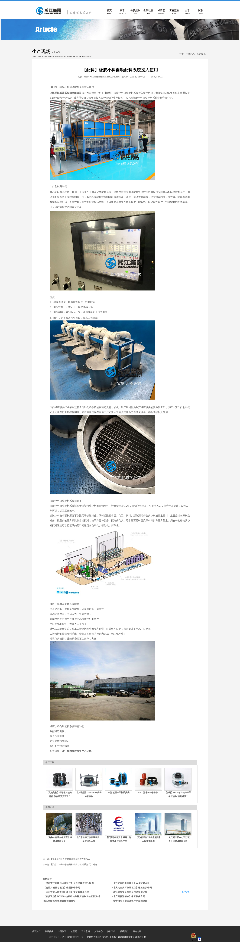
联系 (200, 12)
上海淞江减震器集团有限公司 (66, 93)
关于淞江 (36, 931)
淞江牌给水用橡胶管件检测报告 (60, 901)
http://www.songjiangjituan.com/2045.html (101, 77)
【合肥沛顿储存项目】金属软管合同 (62, 887)
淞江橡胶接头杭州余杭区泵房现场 (130, 892)
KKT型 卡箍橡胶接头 (148, 792)
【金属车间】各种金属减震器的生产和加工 (70, 859)
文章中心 (190, 54)
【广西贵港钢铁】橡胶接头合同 (129, 896)
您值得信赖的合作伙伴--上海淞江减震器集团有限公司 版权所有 (116, 937)
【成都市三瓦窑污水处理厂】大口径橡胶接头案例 (69, 883)
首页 (109, 12)
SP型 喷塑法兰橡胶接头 (118, 792)
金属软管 (148, 12)
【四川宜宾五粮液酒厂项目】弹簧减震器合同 (66, 892)
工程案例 (174, 12)
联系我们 (186, 891)
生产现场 (201, 54)
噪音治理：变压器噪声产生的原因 (130, 901)
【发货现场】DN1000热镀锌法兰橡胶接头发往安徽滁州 (72, 896)
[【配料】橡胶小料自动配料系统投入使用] (65, 14)
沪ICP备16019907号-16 (72, 937)
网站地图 (137, 931)
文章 (187, 12)
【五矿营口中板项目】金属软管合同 (131, 883)
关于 (122, 12)
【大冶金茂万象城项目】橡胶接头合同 (132, 887)
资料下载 (111, 931)
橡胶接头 (135, 12)
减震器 (161, 12)
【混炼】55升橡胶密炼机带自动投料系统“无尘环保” (74, 864)
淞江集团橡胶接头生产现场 (77, 751)
